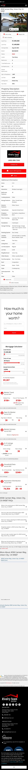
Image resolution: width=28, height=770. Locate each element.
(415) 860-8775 (7, 728)
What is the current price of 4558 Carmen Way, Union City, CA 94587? (13, 506)
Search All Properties (15, 171)
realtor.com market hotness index (9, 408)
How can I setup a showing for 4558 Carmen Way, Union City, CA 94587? (14, 520)
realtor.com (22, 686)
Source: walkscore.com (5, 599)
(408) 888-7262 (14, 160)
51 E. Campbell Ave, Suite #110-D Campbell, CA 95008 (14, 742)
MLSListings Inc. (9, 682)
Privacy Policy (12, 762)
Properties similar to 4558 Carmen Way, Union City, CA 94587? (13, 527)
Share (15, 176)
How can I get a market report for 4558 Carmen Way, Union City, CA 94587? (13, 534)
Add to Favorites (8, 37)
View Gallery (15, 29)
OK (14, 767)
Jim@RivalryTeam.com (9, 718)
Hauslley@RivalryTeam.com (10, 732)
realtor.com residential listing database (10, 458)
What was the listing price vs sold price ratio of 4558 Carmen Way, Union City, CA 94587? (13, 542)
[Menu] (26, 5)
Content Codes (4, 548)
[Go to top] (24, 761)
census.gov (5, 476)
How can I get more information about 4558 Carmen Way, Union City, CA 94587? (12, 513)
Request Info (21, 34)
